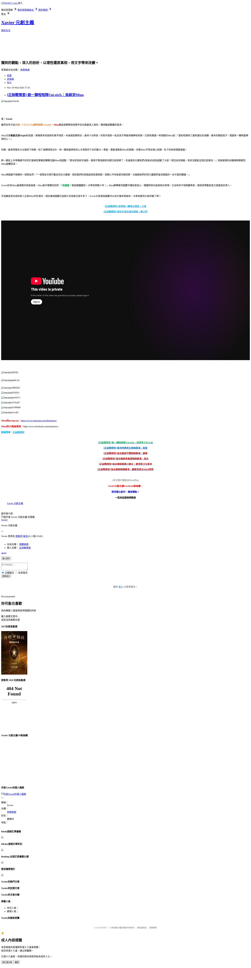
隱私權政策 (142, 928)
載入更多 (6, 558)
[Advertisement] (114, 49)
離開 (17, 962)
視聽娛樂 (23, 544)
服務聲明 (153, 928)
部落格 (10, 79)
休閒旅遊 (25, 70)
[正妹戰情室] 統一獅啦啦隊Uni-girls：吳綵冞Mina (45, 95)
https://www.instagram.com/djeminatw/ (39, 420)
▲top (3, 553)
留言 (25, 536)
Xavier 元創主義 (17, 22)
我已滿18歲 (7, 962)
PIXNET (104, 928)
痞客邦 (19, 536)
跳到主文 (5, 30)
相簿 (9, 75)
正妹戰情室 (25, 548)
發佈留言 (6, 576)
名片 (9, 82)
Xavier (4, 520)
